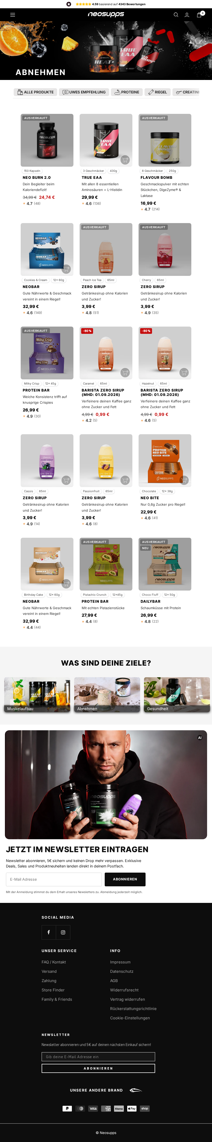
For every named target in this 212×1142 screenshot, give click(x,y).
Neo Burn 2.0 (37, 177)
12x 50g (169, 594)
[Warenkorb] (199, 14)
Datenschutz (121, 971)
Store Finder (53, 990)
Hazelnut (148, 383)
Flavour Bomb (156, 177)
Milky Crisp (31, 383)
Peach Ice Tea (92, 280)
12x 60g (58, 280)
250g (172, 171)
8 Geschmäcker (152, 171)
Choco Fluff (150, 594)
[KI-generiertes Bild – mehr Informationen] (200, 737)
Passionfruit (91, 491)
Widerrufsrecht (124, 990)
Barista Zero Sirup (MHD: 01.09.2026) (103, 392)
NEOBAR (31, 287)
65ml (110, 280)
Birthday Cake (33, 594)
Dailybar (151, 601)
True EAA (92, 177)
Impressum (120, 962)
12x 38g (167, 491)
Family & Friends (57, 999)
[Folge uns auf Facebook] (49, 932)
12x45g (117, 594)
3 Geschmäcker (93, 171)
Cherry (146, 280)
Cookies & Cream (35, 280)
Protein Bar (36, 390)
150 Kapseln (32, 171)
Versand (49, 971)
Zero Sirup (94, 287)
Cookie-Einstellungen (130, 1017)
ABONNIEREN (98, 1068)
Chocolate (149, 491)
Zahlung (49, 980)
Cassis (28, 491)
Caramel (88, 383)
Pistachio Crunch (95, 594)
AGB (114, 980)
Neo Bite (150, 498)
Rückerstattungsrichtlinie (133, 1008)
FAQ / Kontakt (54, 962)
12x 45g (50, 383)
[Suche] (176, 14)
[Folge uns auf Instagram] (63, 932)
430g (113, 171)
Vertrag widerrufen (127, 999)
